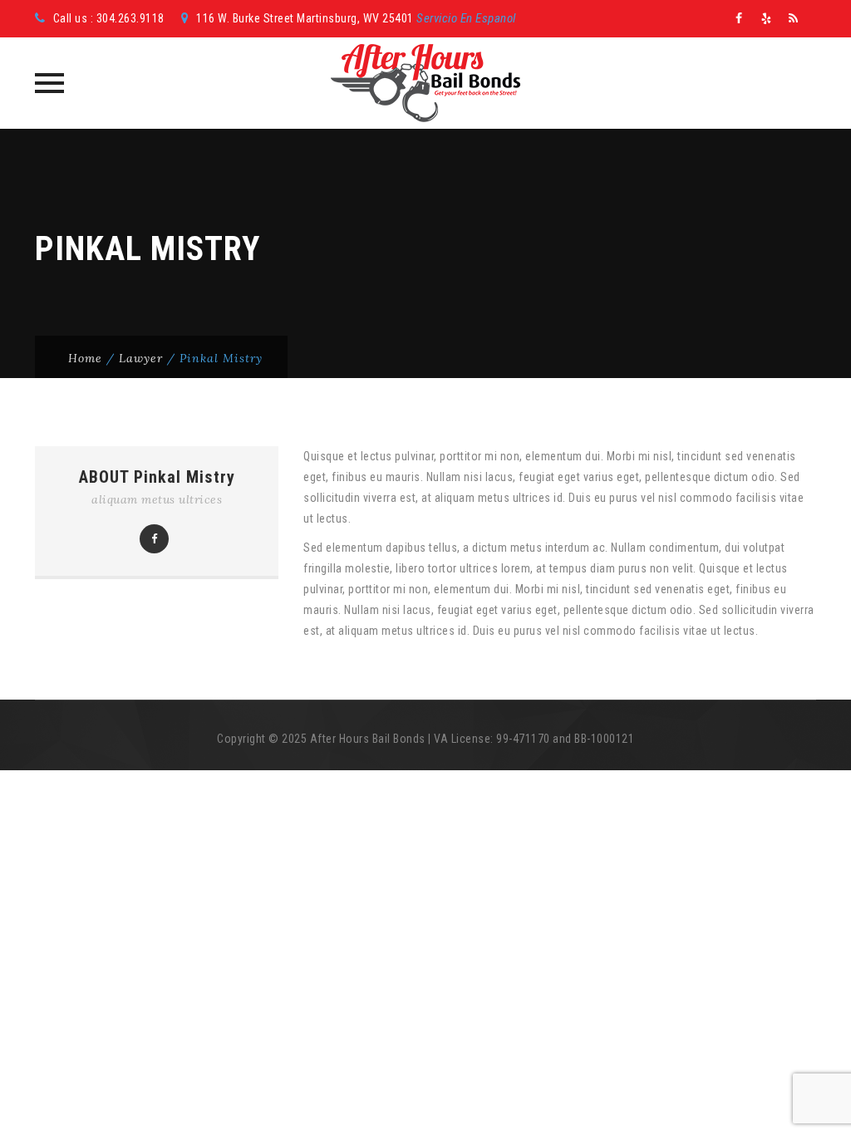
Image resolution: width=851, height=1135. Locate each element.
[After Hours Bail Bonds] (425, 83)
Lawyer (141, 358)
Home (85, 358)
